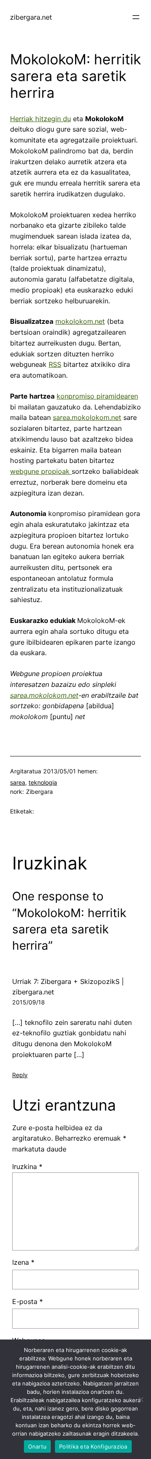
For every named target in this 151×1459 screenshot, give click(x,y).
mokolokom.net (80, 321)
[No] (140, 1399)
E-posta (27, 1301)
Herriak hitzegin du (40, 118)
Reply (20, 1074)
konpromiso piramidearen (97, 396)
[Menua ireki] (136, 17)
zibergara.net (31, 17)
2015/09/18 (28, 1002)
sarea (17, 782)
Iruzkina (27, 1166)
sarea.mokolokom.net (87, 417)
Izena (23, 1262)
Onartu (37, 1446)
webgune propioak (41, 471)
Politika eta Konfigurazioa (93, 1446)
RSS (55, 364)
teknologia (43, 782)
